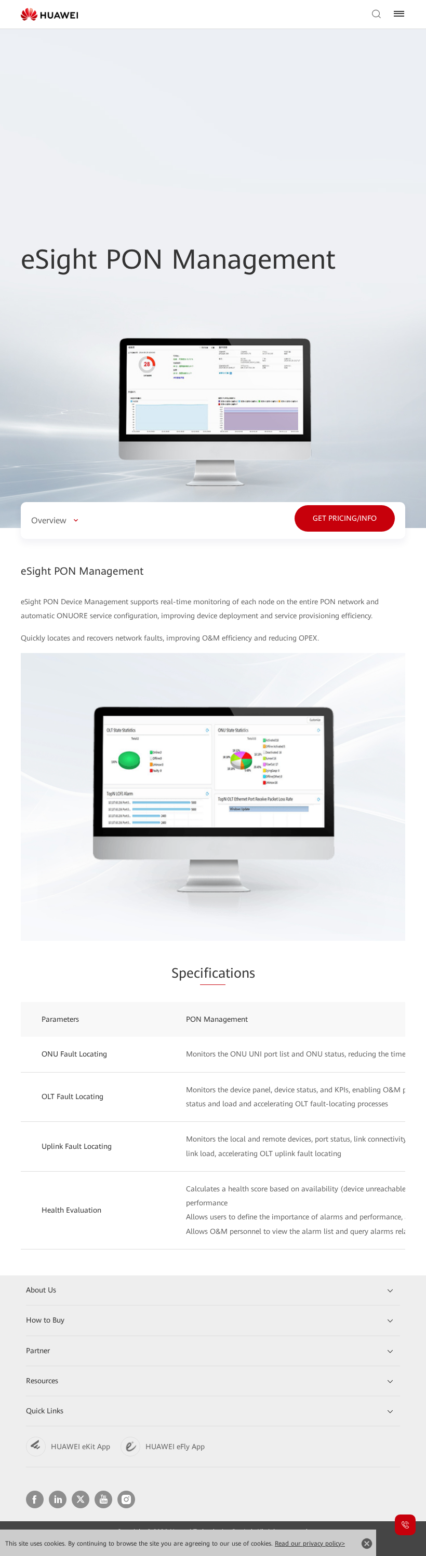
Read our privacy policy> (310, 1543)
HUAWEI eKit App (80, 1446)
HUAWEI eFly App (175, 1446)
